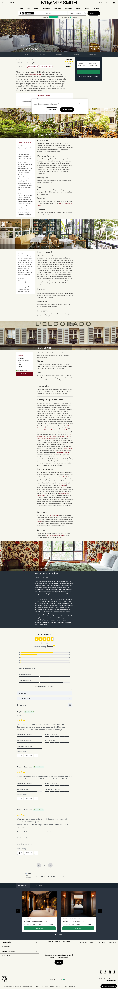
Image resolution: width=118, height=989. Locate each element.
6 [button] (63, 935)
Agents (52, 986)
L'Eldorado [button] (28, 13)
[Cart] (107, 2)
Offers (36, 8)
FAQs (42, 986)
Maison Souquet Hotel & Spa (35, 921)
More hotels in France (46, 66)
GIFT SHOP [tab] (102, 942)
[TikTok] (114, 972)
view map (24, 373)
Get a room (93, 54)
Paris (23, 45)
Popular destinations (8, 951)
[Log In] (113, 2)
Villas (28, 8)
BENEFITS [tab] (92, 942)
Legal (37, 986)
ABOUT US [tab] (83, 942)
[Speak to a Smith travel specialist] (100, 3)
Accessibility (72, 986)
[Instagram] (100, 972)
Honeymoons (46, 8)
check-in (81, 63)
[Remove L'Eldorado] (32, 13)
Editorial (86, 8)
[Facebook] (105, 972)
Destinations (68, 8)
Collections (6, 946)
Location (59, 54)
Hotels (21, 8)
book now (88, 71)
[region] (60, 106)
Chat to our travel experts (110, 986)
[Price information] (99, 49)
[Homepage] (59, 3)
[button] (100, 3)
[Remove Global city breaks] (23, 13)
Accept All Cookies (67, 109)
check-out (92, 63)
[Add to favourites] (18, 49)
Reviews (76, 54)
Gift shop (96, 8)
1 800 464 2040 (93, 76)
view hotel (39, 928)
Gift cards (64, 986)
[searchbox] (39, 13)
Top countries (6, 942)
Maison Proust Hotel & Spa (73, 921)
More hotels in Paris (33, 66)
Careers (58, 986)
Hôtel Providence (35, 74)
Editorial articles (7, 956)
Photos (43, 54)
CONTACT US (112, 942)
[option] (39, 911)
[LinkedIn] (109, 972)
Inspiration (57, 8)
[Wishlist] (104, 2)
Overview (24, 54)
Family (78, 8)
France (28, 45)
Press (46, 986)
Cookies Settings (51, 109)
